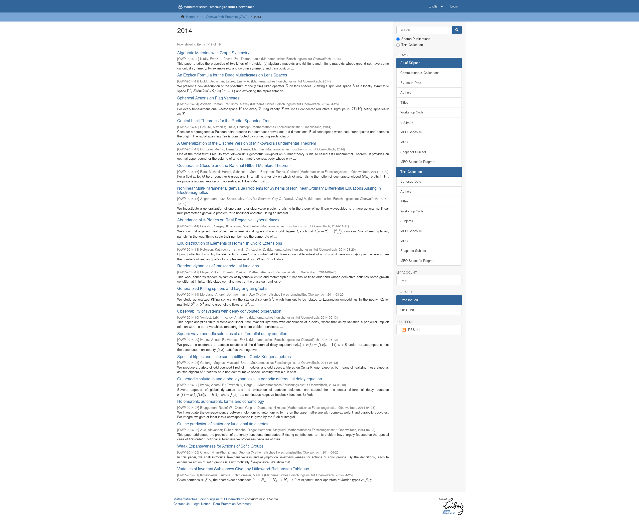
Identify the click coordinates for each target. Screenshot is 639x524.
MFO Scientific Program (417, 161)
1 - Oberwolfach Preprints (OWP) (225, 16)
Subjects (406, 122)
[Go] (457, 30)
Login (404, 280)
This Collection (412, 44)
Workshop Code (411, 112)
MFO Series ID (411, 131)
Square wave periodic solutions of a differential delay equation (232, 333)
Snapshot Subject (413, 151)
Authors (406, 92)
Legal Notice (201, 503)
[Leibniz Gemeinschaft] (451, 506)
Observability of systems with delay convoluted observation (229, 311)
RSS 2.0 (414, 329)
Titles (404, 102)
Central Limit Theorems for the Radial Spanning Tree (224, 120)
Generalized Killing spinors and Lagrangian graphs (222, 288)
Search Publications (415, 38)
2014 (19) (407, 309)
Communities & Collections (420, 72)
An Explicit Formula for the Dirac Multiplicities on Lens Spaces (232, 75)
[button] (436, 6)
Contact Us (181, 503)
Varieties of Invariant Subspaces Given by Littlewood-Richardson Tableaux (243, 469)
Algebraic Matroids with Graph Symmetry (213, 52)
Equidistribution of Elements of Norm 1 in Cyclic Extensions (229, 243)
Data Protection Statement (232, 503)
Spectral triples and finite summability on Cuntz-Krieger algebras (234, 356)
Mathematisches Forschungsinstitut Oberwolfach (208, 499)
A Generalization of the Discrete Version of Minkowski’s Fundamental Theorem (246, 143)
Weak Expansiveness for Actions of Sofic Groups (220, 446)
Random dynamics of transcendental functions (218, 266)
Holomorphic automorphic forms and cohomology (220, 401)
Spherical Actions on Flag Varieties (208, 98)
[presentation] (286, 85)
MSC (404, 141)
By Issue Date (410, 82)
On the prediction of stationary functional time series (222, 424)
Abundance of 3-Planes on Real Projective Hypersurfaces (228, 220)
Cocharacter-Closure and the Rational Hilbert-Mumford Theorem (234, 165)
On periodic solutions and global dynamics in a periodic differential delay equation (249, 379)
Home (190, 16)
